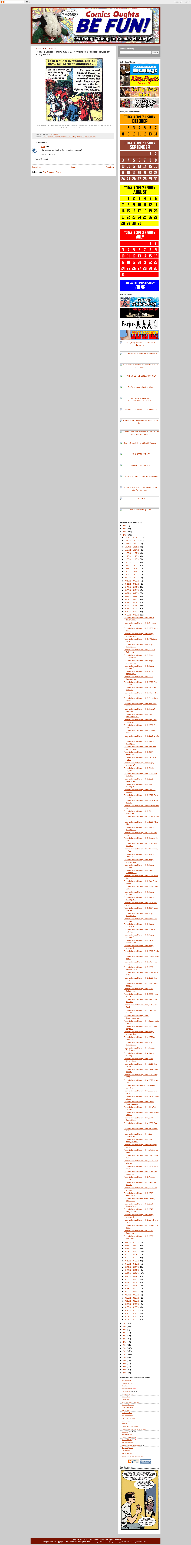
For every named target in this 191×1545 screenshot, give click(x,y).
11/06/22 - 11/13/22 (132, 559)
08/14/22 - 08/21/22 (132, 596)
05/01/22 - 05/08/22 (132, 1267)
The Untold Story (127, 1453)
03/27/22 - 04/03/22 (132, 1283)
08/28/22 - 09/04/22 (132, 590)
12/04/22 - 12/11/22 (132, 547)
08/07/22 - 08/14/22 (132, 599)
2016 (125, 1339)
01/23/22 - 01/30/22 (132, 1310)
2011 (125, 1354)
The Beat (125, 1386)
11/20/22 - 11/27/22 (132, 553)
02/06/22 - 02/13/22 (132, 1304)
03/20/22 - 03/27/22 (132, 1286)
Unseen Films (126, 1450)
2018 (125, 1333)
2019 (125, 1330)
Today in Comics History (86, 137)
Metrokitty (125, 1423)
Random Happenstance (129, 1437)
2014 (125, 1345)
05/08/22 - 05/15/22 (132, 1264)
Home (73, 167)
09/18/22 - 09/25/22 (132, 581)
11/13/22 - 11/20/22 (132, 556)
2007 (125, 1367)
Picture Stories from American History (62, 137)
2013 (125, 1348)
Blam (43, 147)
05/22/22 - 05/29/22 (132, 1258)
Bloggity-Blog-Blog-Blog (129, 1394)
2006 (125, 1370)
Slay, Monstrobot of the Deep (131, 1445)
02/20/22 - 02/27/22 (132, 1298)
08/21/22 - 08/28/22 (132, 593)
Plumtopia (125, 1431)
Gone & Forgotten (127, 1407)
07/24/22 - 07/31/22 (132, 606)
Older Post (110, 167)
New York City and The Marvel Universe (134, 1429)
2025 (125, 526)
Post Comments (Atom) (52, 172)
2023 (125, 532)
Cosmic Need (126, 1396)
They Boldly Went (127, 1448)
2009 (125, 1361)
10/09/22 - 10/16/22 (132, 572)
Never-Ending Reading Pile (130, 1426)
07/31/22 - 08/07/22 (132, 603)
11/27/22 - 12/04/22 (132, 550)
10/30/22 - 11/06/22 (132, 562)
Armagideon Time (127, 1383)
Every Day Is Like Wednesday (131, 1402)
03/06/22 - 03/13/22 (132, 1292)
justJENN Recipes (127, 1415)
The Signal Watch (127, 1442)
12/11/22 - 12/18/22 (132, 544)
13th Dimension (126, 1380)
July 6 (44, 137)
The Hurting (125, 1410)
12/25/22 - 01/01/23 (132, 538)
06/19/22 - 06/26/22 (132, 1245)
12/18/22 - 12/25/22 (132, 541)
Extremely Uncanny (128, 1405)
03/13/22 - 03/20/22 (132, 1289)
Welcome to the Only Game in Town (133, 1456)
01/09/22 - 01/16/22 (132, 1316)
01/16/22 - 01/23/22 (132, 1313)
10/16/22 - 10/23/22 (132, 569)
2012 (125, 1351)
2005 (125, 1373)
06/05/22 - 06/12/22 (132, 1252)
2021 (125, 1323)
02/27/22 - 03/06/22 (132, 1295)
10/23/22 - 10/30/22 (132, 565)
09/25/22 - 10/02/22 (132, 578)
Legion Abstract (126, 1421)
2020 (125, 1327)
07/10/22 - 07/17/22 (132, 612)
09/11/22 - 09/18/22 (132, 584)
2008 (125, 1364)
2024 (125, 529)
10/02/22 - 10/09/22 (132, 575)
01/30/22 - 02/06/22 (132, 1307)
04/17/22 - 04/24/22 (132, 1273)
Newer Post (36, 167)
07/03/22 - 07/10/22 (132, 615)
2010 (125, 1357)
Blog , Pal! (126, 1391)
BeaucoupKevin (127, 1388)
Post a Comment (41, 159)
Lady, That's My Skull (128, 1418)
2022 (125, 535)
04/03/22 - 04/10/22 (132, 1279)
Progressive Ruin (127, 1434)
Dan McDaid (125, 1399)
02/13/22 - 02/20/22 (132, 1301)
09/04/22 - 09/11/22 (132, 587)
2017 (125, 1336)
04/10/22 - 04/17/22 (132, 1276)
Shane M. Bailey (127, 1440)
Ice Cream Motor (127, 1413)
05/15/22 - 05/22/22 (132, 1261)
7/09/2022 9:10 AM (48, 154)
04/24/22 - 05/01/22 (132, 1270)
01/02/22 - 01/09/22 (132, 1320)
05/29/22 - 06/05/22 (132, 1255)
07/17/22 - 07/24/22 (132, 609)
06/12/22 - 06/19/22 (132, 1249)
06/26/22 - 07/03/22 (132, 1242)
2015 (125, 1342)
